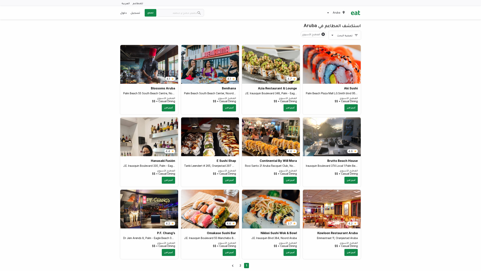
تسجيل (135, 12)
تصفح (150, 12)
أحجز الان (351, 107)
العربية (126, 3)
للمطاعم (138, 3)
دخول (123, 12)
